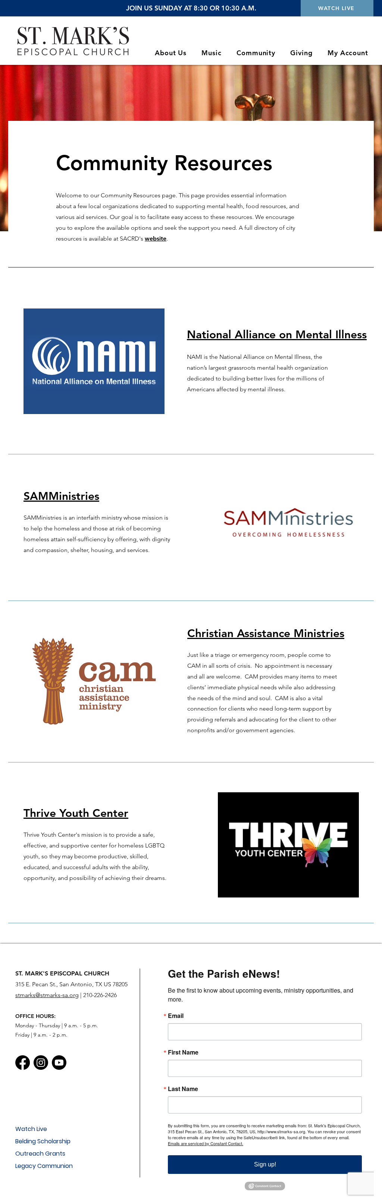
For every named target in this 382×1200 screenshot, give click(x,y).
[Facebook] (22, 1062)
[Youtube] (59, 1062)
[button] (170, 53)
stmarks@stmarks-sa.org (47, 995)
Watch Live (31, 1129)
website (155, 238)
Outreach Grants (40, 1153)
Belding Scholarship (43, 1141)
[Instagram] (41, 1062)
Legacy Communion (44, 1166)
